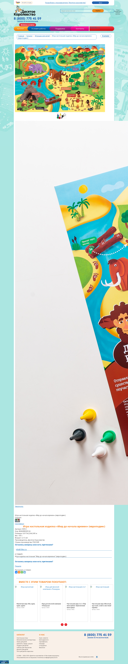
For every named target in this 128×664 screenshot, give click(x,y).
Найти (98, 11)
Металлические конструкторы (26, 640)
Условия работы (39, 28)
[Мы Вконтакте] (96, 656)
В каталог (105, 36)
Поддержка (60, 28)
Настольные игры (22, 638)
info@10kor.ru (94, 27)
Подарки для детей (22, 645)
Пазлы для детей (22, 641)
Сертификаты (43, 641)
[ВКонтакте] (16, 572)
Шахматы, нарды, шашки (24, 643)
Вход (100, 3)
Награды (42, 643)
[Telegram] (24, 572)
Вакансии (42, 647)
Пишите (18, 566)
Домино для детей (22, 649)
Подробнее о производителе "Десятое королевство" (65, 3)
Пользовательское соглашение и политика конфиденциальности (37, 657)
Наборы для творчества (24, 647)
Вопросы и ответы (27, 25)
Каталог (20, 28)
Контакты (80, 28)
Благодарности (43, 640)
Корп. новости (43, 638)
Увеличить (19, 506)
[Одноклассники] (19, 572)
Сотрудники (43, 645)
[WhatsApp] (22, 572)
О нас (42, 635)
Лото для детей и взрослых (25, 651)
